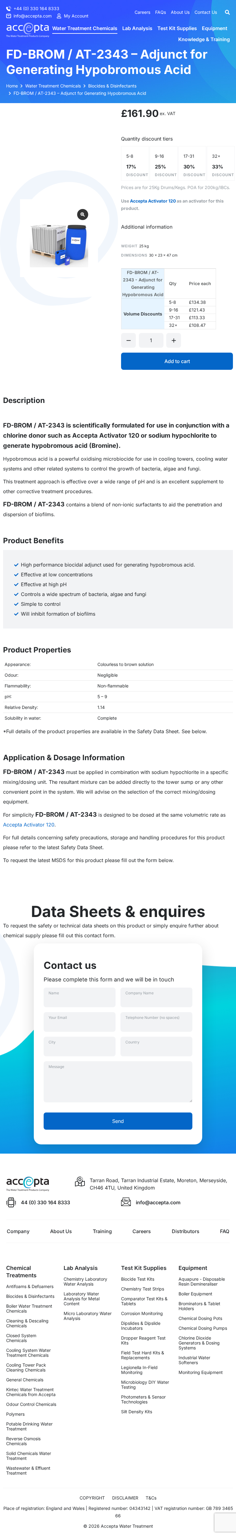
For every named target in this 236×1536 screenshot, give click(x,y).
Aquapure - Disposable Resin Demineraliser (202, 1281)
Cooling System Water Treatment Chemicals (28, 1353)
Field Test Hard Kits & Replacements (142, 1355)
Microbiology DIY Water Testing (145, 1385)
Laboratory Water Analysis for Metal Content (82, 1298)
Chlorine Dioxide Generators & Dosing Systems (199, 1343)
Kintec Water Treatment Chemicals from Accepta (31, 1392)
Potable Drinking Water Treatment (29, 1426)
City (52, 1042)
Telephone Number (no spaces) (152, 1017)
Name (54, 993)
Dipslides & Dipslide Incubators (140, 1326)
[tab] (146, 227)
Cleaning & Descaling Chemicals (27, 1323)
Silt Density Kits (136, 1411)
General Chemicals (24, 1379)
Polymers (15, 1414)
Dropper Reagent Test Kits (143, 1340)
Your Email (58, 1017)
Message (56, 1066)
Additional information (146, 227)
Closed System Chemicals (21, 1338)
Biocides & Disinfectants (30, 1296)
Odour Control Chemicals (31, 1404)
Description (24, 400)
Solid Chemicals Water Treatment (28, 1456)
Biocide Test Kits (137, 1279)
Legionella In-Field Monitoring (139, 1370)
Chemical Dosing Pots (200, 1318)
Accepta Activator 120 (153, 200)
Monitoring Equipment (201, 1372)
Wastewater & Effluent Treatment (28, 1471)
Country (132, 1042)
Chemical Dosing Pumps (203, 1328)
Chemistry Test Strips (142, 1288)
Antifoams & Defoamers (29, 1286)
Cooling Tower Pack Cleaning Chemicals (26, 1367)
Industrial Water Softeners (194, 1360)
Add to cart (177, 361)
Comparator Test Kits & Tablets (144, 1301)
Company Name (139, 993)
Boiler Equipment (195, 1293)
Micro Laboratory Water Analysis (88, 1316)
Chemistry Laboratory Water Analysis (85, 1281)
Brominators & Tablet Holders (199, 1306)
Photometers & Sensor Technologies (143, 1399)
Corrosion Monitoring (142, 1313)
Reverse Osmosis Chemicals (23, 1441)
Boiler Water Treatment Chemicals (29, 1309)
